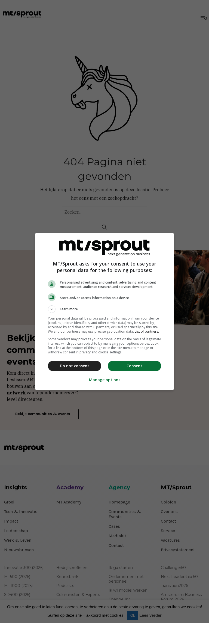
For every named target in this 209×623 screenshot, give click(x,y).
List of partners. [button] (147, 331)
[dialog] (104, 311)
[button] (104, 309)
